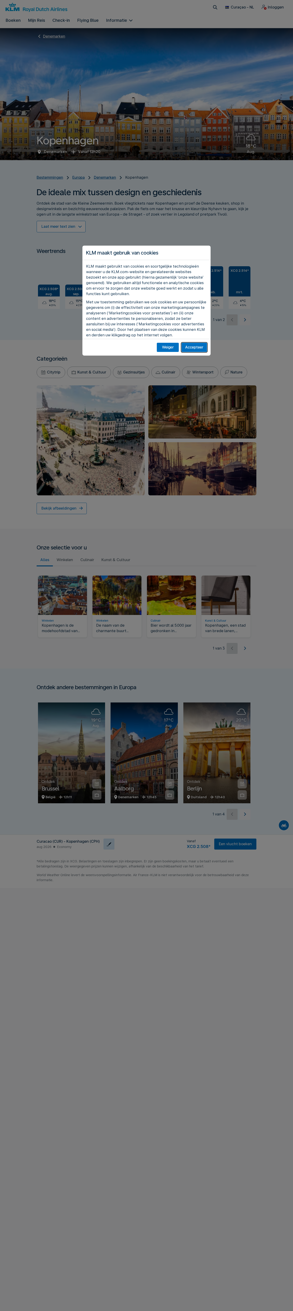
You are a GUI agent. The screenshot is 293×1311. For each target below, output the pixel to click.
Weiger (168, 347)
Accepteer (194, 347)
